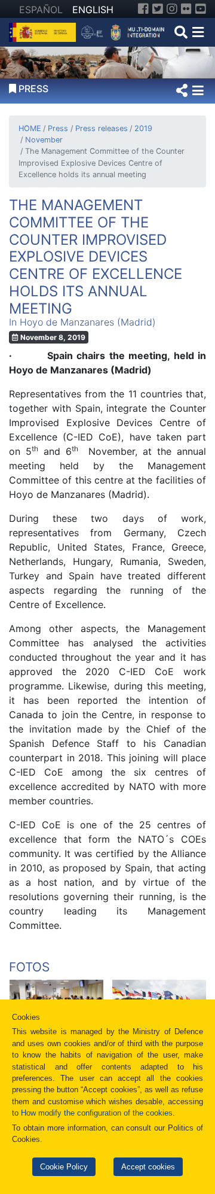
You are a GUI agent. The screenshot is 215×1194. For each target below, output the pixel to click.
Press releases (101, 128)
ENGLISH (92, 10)
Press (58, 128)
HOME (30, 128)
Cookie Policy (64, 1166)
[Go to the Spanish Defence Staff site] (125, 31)
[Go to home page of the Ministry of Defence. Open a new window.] (44, 31)
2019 (143, 128)
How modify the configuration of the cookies (97, 1112)
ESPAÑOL (41, 10)
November (44, 139)
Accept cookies (148, 1166)
